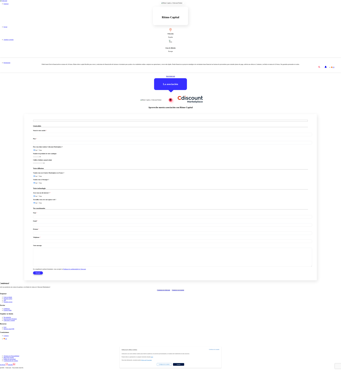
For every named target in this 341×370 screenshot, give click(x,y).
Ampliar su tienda (8, 39)
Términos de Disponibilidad (11, 356)
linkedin (10, 364)
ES (333, 67)
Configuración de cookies (11, 360)
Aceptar (178, 364)
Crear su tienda (8, 297)
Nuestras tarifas (8, 298)
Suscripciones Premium (10, 319)
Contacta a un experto (178, 290)
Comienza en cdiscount (163, 290)
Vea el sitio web (170, 76)
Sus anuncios (7, 317)
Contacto (6, 335)
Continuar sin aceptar (214, 349)
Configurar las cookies (164, 364)
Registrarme (7, 62)
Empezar (6, 4)
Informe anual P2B (9, 329)
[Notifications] (326, 66)
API (5, 300)
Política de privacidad (10, 359)
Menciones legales (9, 357)
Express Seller (8, 310)
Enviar (5, 27)
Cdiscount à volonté (9, 320)
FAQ (5, 327)
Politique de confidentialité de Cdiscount (74, 269)
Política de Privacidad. (146, 360)
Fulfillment (7, 308)
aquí (152, 357)
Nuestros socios (8, 302)
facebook (3, 364)
